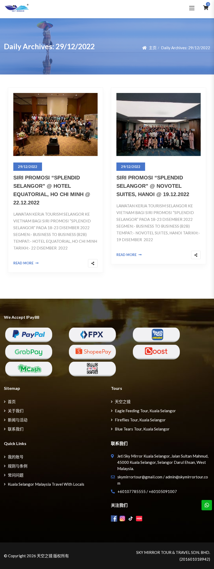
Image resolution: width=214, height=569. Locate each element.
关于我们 (15, 410)
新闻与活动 (17, 419)
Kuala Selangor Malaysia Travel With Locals (46, 484)
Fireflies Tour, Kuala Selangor (140, 419)
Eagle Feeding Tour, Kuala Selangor (145, 410)
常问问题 (15, 475)
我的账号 (15, 456)
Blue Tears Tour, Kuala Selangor (142, 429)
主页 (153, 47)
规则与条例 (17, 466)
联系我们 (15, 429)
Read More (23, 263)
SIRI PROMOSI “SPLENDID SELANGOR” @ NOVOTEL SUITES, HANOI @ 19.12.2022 (152, 186)
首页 (12, 401)
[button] (191, 7)
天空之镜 (122, 401)
